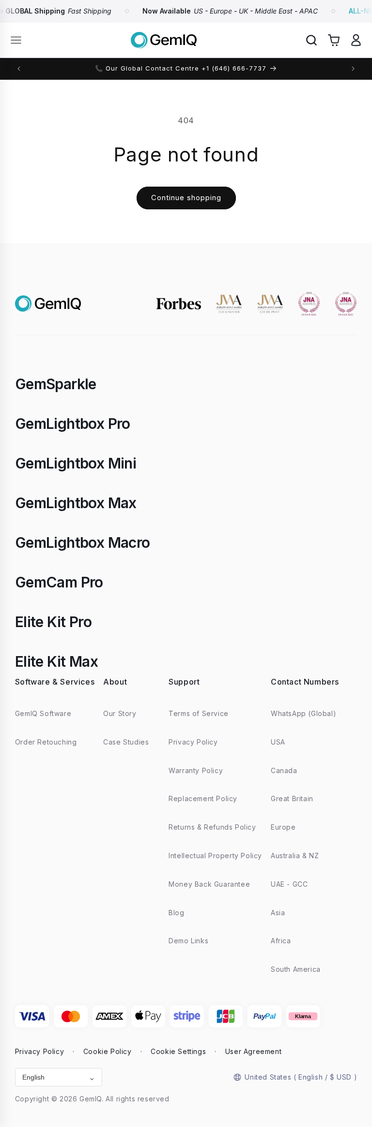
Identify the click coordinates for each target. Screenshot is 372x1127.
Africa (281, 941)
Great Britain (292, 798)
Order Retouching (46, 742)
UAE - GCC (289, 884)
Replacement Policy (203, 798)
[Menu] (16, 40)
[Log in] (356, 40)
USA (278, 742)
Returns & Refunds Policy (212, 827)
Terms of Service (199, 713)
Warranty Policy (196, 770)
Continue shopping (186, 197)
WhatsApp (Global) (303, 713)
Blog (176, 912)
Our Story (119, 713)
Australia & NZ (295, 855)
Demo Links (188, 941)
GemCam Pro (59, 582)
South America (296, 969)
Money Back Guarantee (209, 884)
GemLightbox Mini (75, 463)
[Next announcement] (353, 68)
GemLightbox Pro (72, 423)
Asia (278, 912)
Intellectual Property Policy (215, 855)
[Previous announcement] (19, 68)
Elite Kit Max (56, 661)
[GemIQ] (164, 40)
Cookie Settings (178, 1051)
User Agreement (253, 1051)
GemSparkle (55, 384)
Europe (283, 827)
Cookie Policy (107, 1051)
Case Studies (126, 742)
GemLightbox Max (76, 503)
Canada (284, 770)
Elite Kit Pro (53, 621)
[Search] (311, 40)
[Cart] (333, 40)
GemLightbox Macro (82, 542)
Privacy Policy (193, 742)
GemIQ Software (43, 713)
